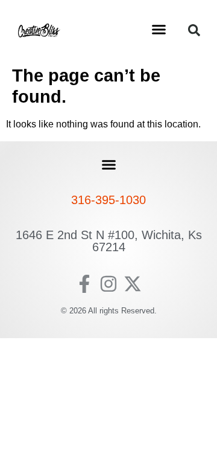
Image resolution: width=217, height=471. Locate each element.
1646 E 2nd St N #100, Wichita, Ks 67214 (109, 241)
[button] (159, 29)
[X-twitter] (133, 284)
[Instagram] (108, 284)
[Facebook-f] (84, 284)
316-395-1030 (108, 200)
